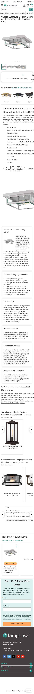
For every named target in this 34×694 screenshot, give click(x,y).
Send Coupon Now (17, 623)
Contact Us (30, 1)
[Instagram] (13, 656)
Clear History (19, 540)
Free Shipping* (18, 1)
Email (4, 597)
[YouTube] (22, 656)
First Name (6, 605)
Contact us (22, 520)
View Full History (7, 540)
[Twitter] (9, 656)
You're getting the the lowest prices (16, 513)
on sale (22, 516)
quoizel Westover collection (22, 88)
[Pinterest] (18, 656)
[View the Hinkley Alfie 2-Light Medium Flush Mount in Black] (12, 480)
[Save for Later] (23, 75)
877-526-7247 (4, 1)
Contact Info (7, 648)
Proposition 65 (25, 387)
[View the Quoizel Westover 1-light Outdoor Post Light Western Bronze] (12, 432)
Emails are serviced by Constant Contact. (22, 619)
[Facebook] (4, 656)
